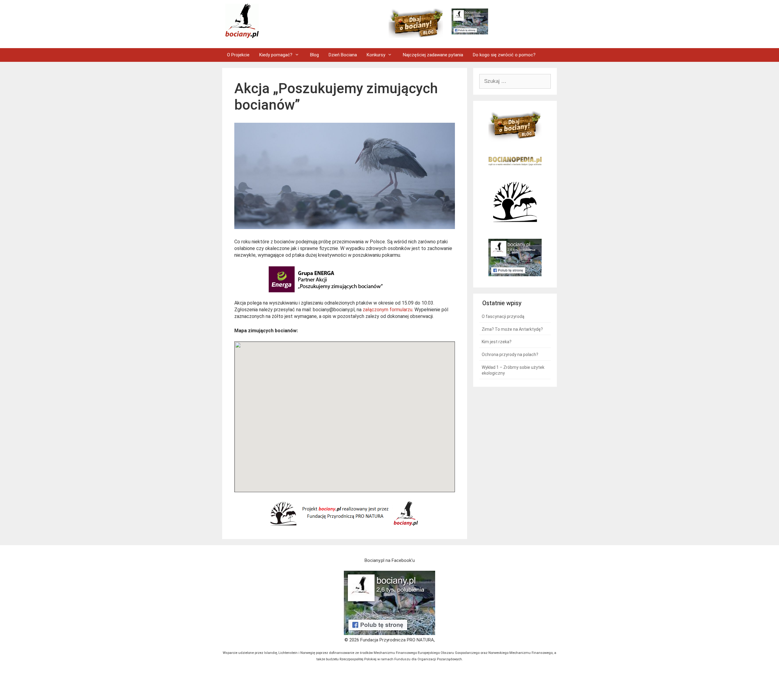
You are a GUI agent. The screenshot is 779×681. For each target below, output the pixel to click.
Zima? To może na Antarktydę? (512, 329)
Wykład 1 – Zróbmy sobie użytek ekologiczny (513, 370)
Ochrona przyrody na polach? (510, 354)
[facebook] (389, 633)
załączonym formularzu (387, 309)
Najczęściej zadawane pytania (433, 55)
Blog (314, 55)
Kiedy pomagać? (275, 55)
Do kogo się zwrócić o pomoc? (504, 55)
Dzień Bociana (343, 55)
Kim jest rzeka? (497, 341)
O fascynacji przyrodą (503, 316)
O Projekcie (238, 55)
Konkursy (376, 55)
